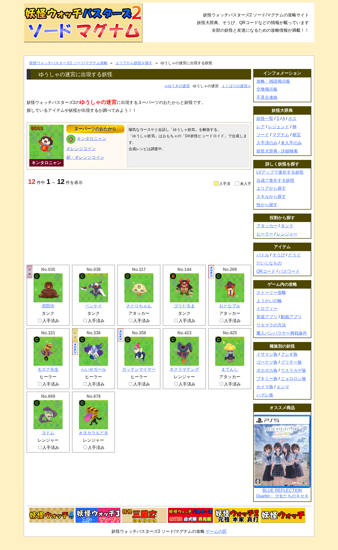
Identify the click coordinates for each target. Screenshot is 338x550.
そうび (278, 255)
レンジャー (287, 234)
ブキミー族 (267, 378)
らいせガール (93, 369)
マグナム (280, 134)
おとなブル (229, 306)
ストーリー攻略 (271, 292)
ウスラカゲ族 (293, 370)
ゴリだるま (184, 306)
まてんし (229, 369)
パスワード (289, 271)
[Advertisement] (139, 225)
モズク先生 (48, 369)
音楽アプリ (267, 317)
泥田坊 (48, 306)
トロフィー (267, 308)
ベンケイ (93, 306)
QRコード (265, 271)
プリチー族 (291, 362)
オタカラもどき (93, 433)
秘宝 (296, 134)
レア (260, 126)
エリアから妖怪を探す (133, 63)
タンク (287, 226)
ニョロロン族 (293, 378)
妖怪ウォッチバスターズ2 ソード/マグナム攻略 (68, 63)
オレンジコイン (81, 148)
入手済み (50, 320)
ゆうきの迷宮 (179, 86)
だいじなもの (269, 263)
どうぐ (294, 255)
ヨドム (48, 433)
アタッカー (267, 226)
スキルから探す (271, 196)
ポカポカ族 (267, 370)
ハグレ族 (264, 395)
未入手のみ (291, 143)
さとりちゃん (139, 306)
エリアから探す (271, 188)
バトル (262, 255)
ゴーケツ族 (267, 362)
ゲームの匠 (216, 531)
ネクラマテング (184, 369)
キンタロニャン (91, 138)
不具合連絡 (267, 97)
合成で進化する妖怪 (275, 180)
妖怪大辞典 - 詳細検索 (277, 151)
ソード (262, 134)
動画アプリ (291, 317)
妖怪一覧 (264, 118)
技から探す (267, 204)
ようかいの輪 (269, 300)
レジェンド (278, 126)
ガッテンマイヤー (139, 369)
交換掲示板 (267, 89)
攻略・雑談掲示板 (273, 81)
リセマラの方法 (271, 325)
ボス (292, 118)
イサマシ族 (267, 354)
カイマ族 (264, 387)
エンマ (282, 387)
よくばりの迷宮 (234, 86)
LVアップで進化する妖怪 (280, 172)
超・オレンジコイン (85, 157)
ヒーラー (264, 234)
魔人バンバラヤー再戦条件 (281, 333)
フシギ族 (289, 354)
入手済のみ (267, 143)
